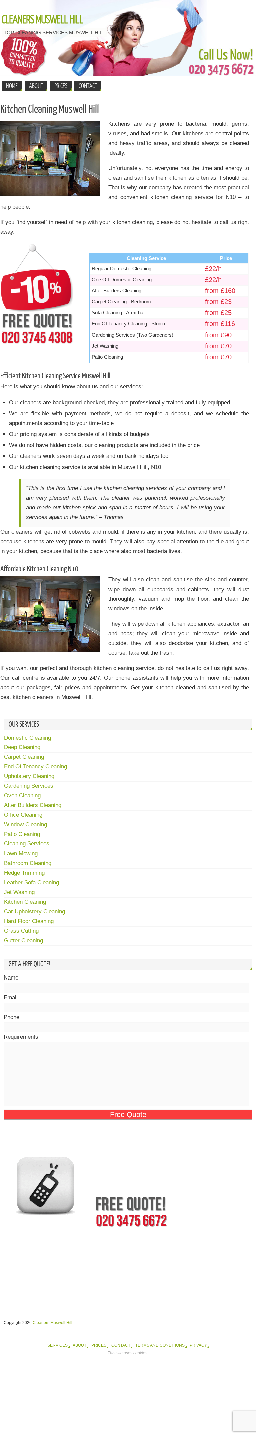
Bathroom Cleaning (27, 863)
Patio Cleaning (22, 834)
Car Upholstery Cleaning (34, 911)
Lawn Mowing (21, 853)
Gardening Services (28, 786)
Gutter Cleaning (23, 940)
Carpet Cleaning (24, 757)
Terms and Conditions (160, 1345)
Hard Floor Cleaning (29, 921)
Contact (120, 1345)
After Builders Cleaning (32, 805)
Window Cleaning (25, 824)
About (79, 1345)
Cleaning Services (26, 843)
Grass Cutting (21, 931)
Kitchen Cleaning (25, 902)
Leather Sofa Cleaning (31, 882)
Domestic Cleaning (27, 738)
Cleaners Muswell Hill (42, 20)
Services (57, 1345)
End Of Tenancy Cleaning (35, 766)
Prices (98, 1345)
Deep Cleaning (22, 747)
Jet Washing (19, 892)
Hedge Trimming (24, 873)
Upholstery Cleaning (29, 776)
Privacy (198, 1345)
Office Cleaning (23, 815)
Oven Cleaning (22, 795)
